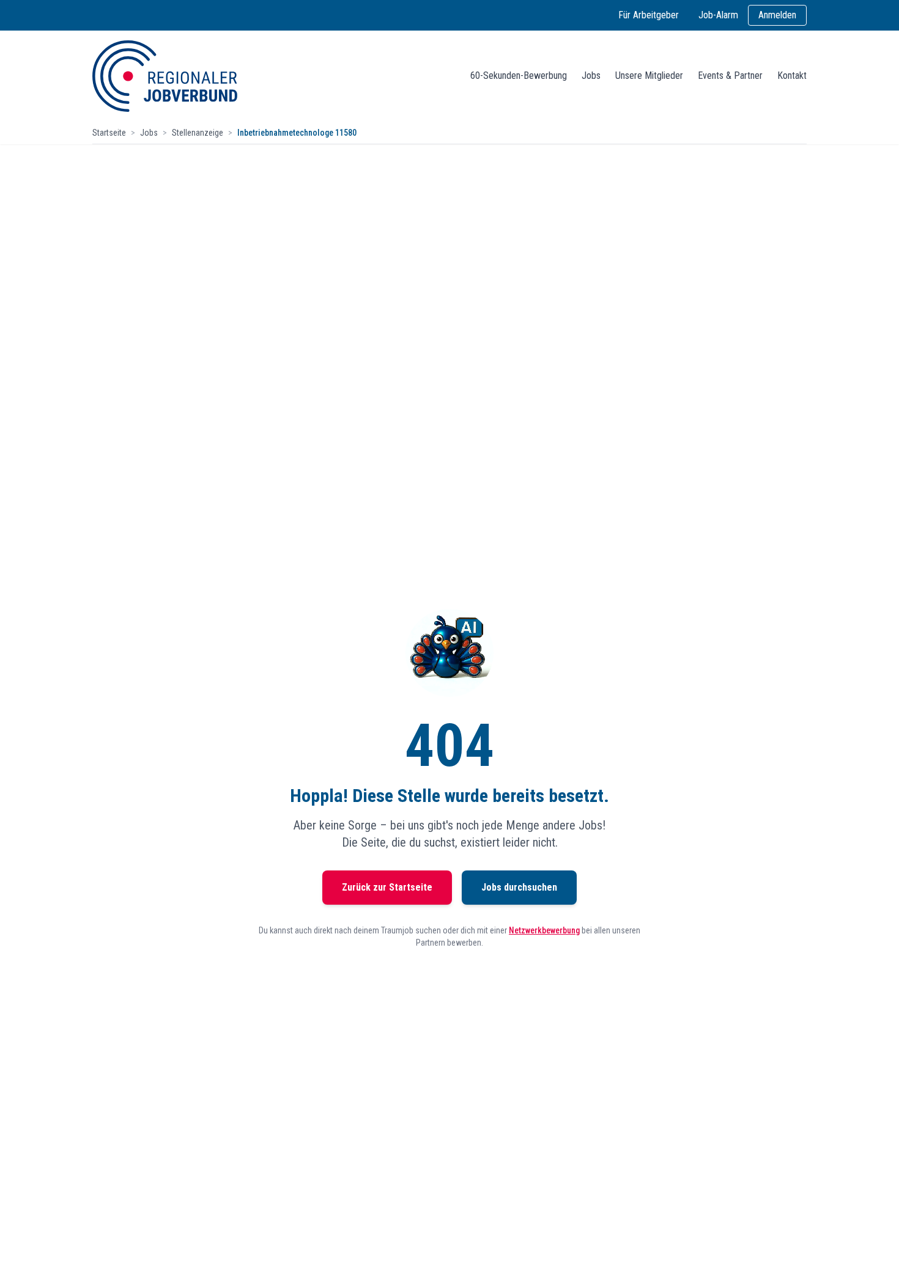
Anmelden (777, 15)
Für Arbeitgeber (648, 15)
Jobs (591, 75)
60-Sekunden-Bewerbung (518, 75)
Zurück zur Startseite (387, 887)
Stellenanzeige (197, 133)
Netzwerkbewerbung (544, 930)
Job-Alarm (718, 15)
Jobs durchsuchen (519, 887)
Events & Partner (730, 75)
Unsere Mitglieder (649, 75)
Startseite (109, 133)
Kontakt (792, 75)
